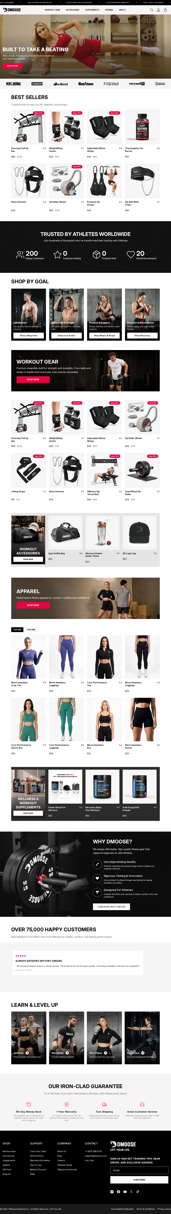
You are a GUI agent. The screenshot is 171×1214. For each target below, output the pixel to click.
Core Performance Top (97, 684)
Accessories (9, 1156)
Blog (59, 1156)
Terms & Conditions (145, 1209)
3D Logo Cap (129, 553)
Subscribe (139, 1179)
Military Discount (38, 1169)
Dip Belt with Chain (132, 203)
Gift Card (7, 1169)
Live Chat (89, 1160)
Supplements (9, 1160)
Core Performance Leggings (59, 746)
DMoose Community (67, 1169)
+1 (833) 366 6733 (93, 1151)
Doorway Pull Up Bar (19, 149)
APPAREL (109, 10)
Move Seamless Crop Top (19, 684)
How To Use (36, 1165)
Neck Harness (18, 202)
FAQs (32, 1174)
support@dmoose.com (95, 1156)
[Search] (151, 10)
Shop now (12, 66)
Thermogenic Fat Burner (134, 149)
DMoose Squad (64, 1165)
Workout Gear (52, 10)
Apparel (6, 1165)
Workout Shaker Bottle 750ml (94, 555)
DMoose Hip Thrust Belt (93, 493)
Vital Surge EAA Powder (131, 809)
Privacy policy (164, 1209)
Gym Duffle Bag (56, 553)
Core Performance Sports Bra (21, 746)
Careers (61, 1160)
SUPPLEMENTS (92, 10)
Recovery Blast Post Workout (93, 809)
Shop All (7, 1174)
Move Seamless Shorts (133, 746)
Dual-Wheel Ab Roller (133, 493)
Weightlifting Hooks (55, 149)
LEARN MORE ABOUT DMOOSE (111, 907)
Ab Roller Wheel (57, 202)
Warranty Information (40, 1160)
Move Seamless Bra (95, 746)
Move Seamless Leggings (57, 684)
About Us (61, 1151)
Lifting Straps (18, 491)
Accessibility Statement (122, 1209)
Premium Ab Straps (93, 203)
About (122, 10)
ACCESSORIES (72, 10)
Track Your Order (38, 1151)
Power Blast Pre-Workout (57, 809)
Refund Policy (36, 1156)
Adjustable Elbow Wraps (96, 149)
